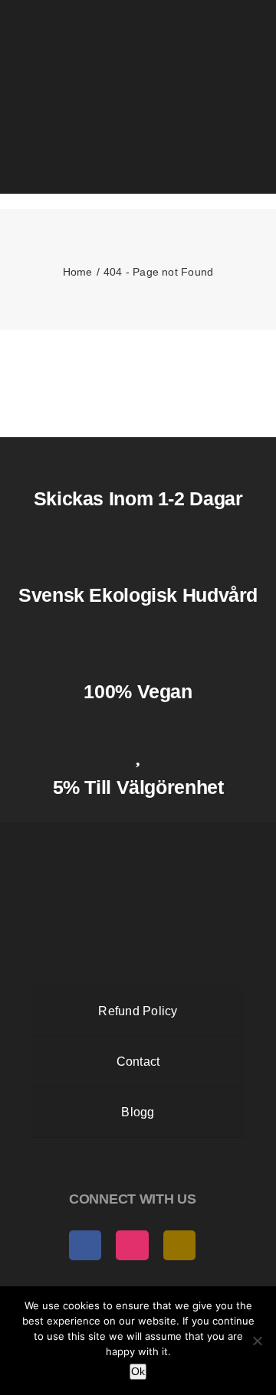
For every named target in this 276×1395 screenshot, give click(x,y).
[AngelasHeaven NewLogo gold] (138, 835)
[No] (256, 1340)
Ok (138, 1371)
